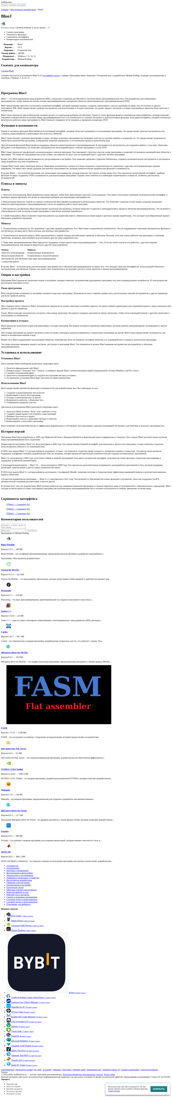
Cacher (4, 632)
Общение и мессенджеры (18, 882)
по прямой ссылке (51, 75)
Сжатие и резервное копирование (21, 897)
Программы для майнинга (18, 904)
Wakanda (5, 790)
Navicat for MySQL (10, 570)
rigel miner (66, 1070)
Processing (6, 590)
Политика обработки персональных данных (83, 1074)
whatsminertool (7, 1070)
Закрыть (159, 1089)
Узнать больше (114, 1091)
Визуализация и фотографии (19, 873)
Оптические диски (15, 887)
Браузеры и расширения (17, 870)
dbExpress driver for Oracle (14, 811)
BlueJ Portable (8, 545)
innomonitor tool (94, 1070)
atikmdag (57, 1070)
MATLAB (6, 852)
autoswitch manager (149, 1070)
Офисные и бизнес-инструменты (21, 890)
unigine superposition (130, 1070)
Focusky (5, 831)
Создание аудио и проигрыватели (21, 899)
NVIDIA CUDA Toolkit (12, 769)
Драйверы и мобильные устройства (22, 878)
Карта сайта (109, 1074)
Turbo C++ (6, 611)
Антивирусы (12, 866)
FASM (4, 728)
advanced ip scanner (24, 1070)
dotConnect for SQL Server (13, 749)
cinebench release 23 (111, 1070)
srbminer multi (79, 1070)
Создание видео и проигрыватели (22, 902)
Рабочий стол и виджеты (17, 895)
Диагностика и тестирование (19, 875)
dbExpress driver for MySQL (14, 652)
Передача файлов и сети (17, 892)
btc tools (37, 1070)
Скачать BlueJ (7, 71)
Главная (4, 9)
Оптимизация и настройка (18, 885)
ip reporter (47, 1070)
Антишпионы (12, 868)
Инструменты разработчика (23, 9)
